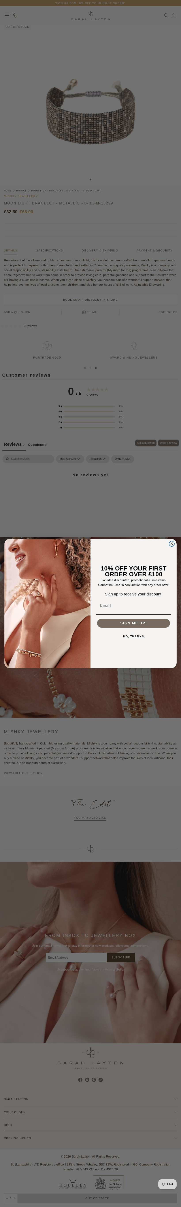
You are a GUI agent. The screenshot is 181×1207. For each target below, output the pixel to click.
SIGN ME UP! (133, 623)
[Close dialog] (171, 543)
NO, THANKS (133, 636)
